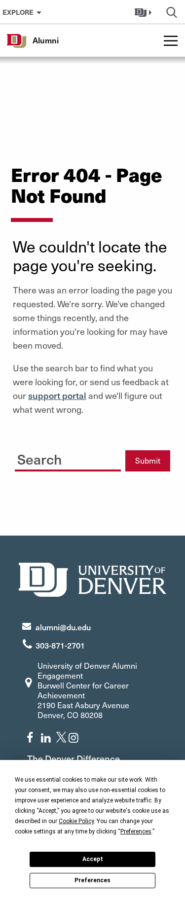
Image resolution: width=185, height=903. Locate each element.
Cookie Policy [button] (76, 821)
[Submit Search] (104, 457)
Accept (92, 859)
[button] (144, 12)
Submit (147, 460)
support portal (57, 395)
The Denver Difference (73, 758)
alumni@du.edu (63, 626)
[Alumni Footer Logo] (93, 578)
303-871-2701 (60, 645)
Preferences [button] (135, 831)
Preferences (92, 880)
